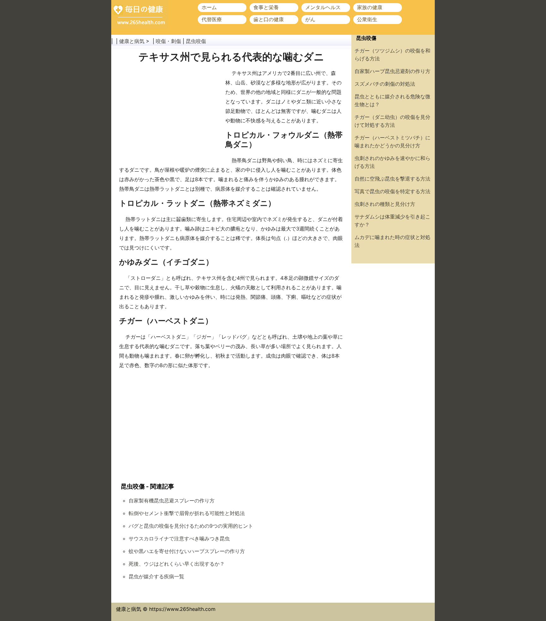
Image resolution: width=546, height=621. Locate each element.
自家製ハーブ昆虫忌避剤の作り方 (392, 71)
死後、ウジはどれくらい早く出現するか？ (177, 564)
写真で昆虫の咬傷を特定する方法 (392, 191)
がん (310, 19)
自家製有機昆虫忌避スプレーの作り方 (172, 500)
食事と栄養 (266, 7)
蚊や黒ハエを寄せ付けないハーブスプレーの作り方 (187, 551)
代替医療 (212, 19)
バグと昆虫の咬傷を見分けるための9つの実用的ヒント (191, 526)
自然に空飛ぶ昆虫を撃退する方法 (392, 178)
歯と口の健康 (268, 19)
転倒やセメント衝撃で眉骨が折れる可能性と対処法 (187, 513)
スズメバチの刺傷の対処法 (385, 84)
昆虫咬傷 (196, 41)
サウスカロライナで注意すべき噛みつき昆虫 (179, 538)
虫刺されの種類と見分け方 (385, 204)
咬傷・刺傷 (168, 41)
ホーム (209, 7)
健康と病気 (131, 41)
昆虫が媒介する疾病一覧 (156, 576)
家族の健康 (369, 7)
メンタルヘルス (323, 7)
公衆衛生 (367, 19)
